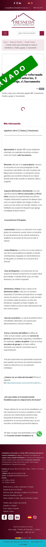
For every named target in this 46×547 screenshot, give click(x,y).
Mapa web (19, 532)
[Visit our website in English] (32, 3)
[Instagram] (10, 517)
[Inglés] (35, 517)
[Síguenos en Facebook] (14, 3)
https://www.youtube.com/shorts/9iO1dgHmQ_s (24, 383)
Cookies (37, 530)
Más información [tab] (12, 124)
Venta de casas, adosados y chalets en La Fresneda (20, 492)
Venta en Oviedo (16, 42)
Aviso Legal (12, 530)
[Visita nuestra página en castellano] (29, 3)
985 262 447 (38, 8)
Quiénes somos (8, 511)
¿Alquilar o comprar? (10, 506)
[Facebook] (4, 517)
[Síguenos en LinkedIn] (20, 3)
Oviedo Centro (30, 42)
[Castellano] (29, 517)
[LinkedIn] (17, 517)
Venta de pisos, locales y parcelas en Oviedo (18, 487)
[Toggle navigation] (5, 33)
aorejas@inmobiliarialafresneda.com (16, 8)
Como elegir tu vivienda (11, 508)
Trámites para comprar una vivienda (14, 503)
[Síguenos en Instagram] (17, 3)
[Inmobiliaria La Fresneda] (23, 20)
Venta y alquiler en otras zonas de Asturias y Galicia (20, 498)
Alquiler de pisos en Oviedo (12, 490)
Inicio (5, 42)
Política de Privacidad (25, 530)
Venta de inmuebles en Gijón (12, 495)
